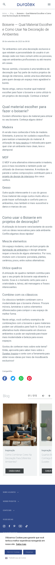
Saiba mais (21, 544)
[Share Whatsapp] (21, 378)
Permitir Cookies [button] (13, 552)
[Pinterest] (14, 526)
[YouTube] (20, 526)
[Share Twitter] (13, 378)
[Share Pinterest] (29, 378)
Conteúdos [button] (7, 510)
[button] (15, 558)
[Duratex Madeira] (26, 4)
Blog (12, 13)
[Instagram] (4, 526)
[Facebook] (9, 526)
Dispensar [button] (29, 552)
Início (4, 13)
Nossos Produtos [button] (9, 501)
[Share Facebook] (4, 378)
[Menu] (49, 4)
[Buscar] (4, 4)
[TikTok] (27, 526)
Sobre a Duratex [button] (9, 492)
